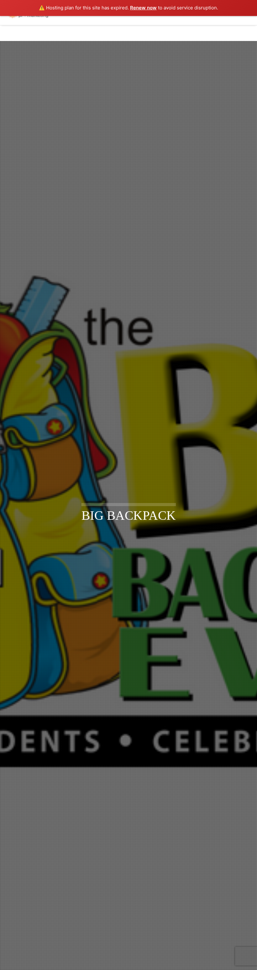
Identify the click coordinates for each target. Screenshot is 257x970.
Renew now (143, 8)
